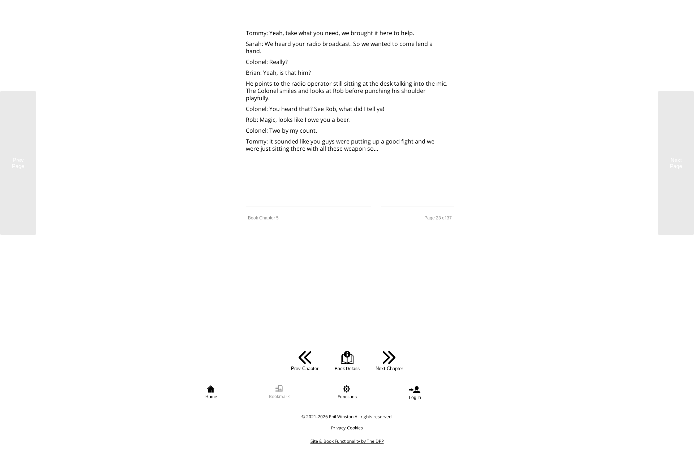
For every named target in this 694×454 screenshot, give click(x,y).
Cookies (355, 428)
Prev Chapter (304, 368)
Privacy (338, 428)
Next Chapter (389, 368)
